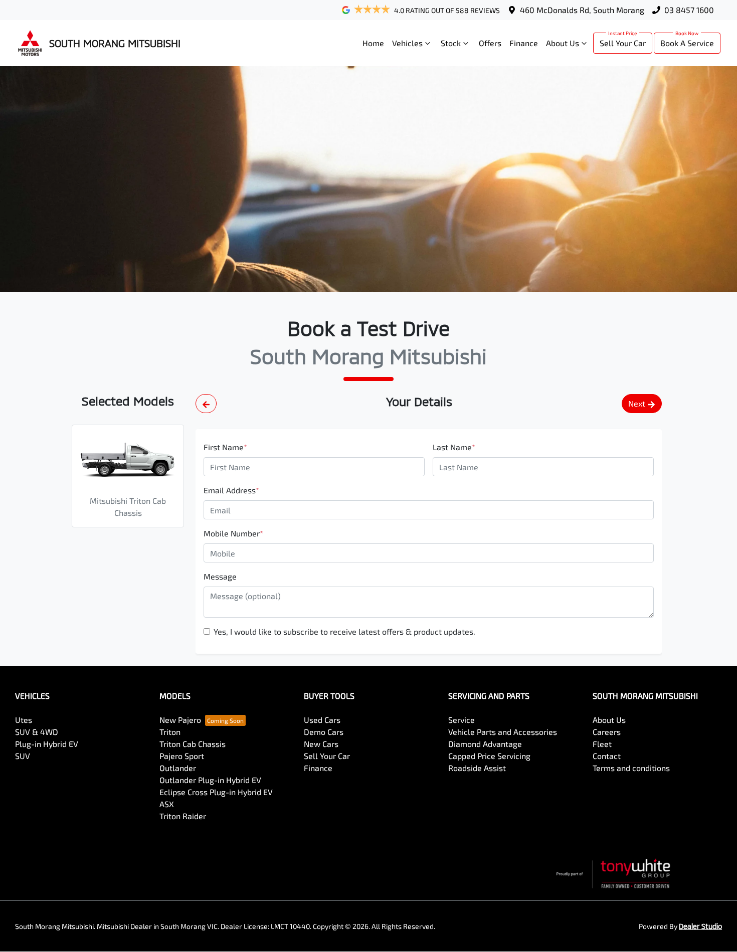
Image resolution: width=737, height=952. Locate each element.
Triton (169, 731)
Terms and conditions (631, 768)
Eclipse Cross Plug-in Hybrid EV (216, 792)
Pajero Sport (181, 755)
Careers (607, 731)
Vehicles (407, 43)
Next (636, 403)
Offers (490, 43)
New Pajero (180, 719)
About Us (562, 43)
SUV (22, 755)
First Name (225, 447)
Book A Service (687, 43)
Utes (23, 719)
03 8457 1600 (689, 10)
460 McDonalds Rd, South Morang (582, 10)
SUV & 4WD (36, 731)
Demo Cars (323, 731)
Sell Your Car (623, 43)
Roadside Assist (477, 768)
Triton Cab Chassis (192, 743)
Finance (523, 43)
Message (220, 576)
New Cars (321, 743)
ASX (166, 804)
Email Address (231, 490)
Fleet (602, 743)
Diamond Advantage (485, 743)
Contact (607, 755)
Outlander (177, 768)
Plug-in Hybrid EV (46, 743)
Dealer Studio (700, 926)
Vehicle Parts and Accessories (502, 731)
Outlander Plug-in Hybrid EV (210, 780)
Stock (451, 43)
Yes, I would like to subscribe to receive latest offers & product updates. (344, 631)
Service (461, 719)
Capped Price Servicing (489, 755)
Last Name (454, 447)
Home (373, 43)
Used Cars (322, 719)
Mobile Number (233, 533)
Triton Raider (182, 816)
